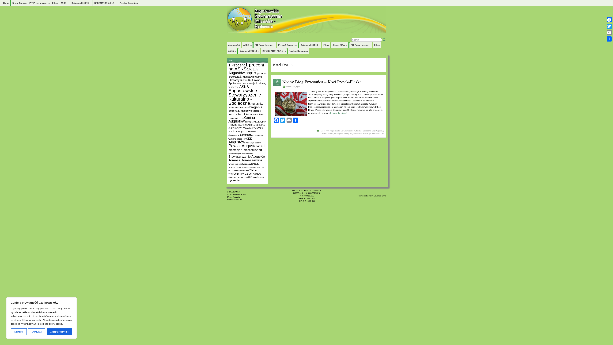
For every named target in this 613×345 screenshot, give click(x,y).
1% (249, 69)
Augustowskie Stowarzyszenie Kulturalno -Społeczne (350, 131)
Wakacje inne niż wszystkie (239, 167)
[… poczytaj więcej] (338, 113)
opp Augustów (240, 140)
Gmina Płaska (327, 133)
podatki (258, 143)
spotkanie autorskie (245, 153)
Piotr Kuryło (250, 143)
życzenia (234, 180)
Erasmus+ (233, 118)
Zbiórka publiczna (256, 177)
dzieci (261, 114)
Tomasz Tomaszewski (245, 160)
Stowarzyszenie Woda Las (373, 133)
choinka (244, 114)
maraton (244, 135)
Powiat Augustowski (246, 146)
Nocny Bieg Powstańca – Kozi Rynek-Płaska (321, 82)
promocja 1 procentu (241, 150)
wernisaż (245, 170)
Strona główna (19, 3)
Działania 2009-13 (80, 3)
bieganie (255, 107)
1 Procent (236, 65)
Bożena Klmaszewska (241, 110)
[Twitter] (609, 26)
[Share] (609, 39)
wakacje (254, 163)
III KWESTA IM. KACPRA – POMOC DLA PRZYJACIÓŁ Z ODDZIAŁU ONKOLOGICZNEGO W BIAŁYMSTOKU (247, 125)
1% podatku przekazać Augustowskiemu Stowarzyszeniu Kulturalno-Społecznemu (247, 78)
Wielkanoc (254, 170)
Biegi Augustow (377, 131)
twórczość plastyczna (238, 164)
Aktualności (234, 45)
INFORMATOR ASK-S (104, 3)
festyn (241, 118)
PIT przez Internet (38, 3)
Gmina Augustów (241, 119)
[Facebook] (609, 20)
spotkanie (232, 153)
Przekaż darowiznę (129, 3)
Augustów (256, 103)
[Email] (609, 32)
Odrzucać (37, 331)
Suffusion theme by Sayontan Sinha (372, 196)
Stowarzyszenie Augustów (246, 156)
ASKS (63, 3)
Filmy (55, 3)
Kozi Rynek (338, 133)
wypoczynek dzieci (240, 173)
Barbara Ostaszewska (238, 108)
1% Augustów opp (243, 71)
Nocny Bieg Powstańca (353, 133)
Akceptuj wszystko (59, 331)
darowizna (253, 114)
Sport (298, 87)
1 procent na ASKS (246, 66)
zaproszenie (242, 177)
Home (6, 3)
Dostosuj (18, 331)
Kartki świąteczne (239, 131)
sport (258, 150)
